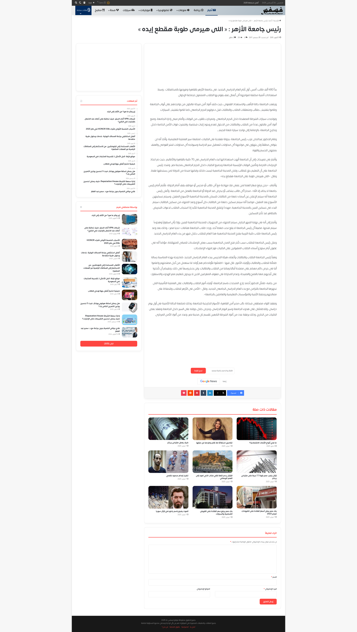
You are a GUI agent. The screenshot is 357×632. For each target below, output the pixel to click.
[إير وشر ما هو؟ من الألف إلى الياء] (129, 219)
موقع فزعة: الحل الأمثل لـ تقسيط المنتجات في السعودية (102, 280)
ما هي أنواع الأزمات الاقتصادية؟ (263, 442)
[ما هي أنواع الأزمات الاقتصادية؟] (257, 428)
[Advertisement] (212, 63)
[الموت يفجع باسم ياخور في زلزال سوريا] (168, 497)
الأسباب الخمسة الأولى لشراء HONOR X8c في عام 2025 (103, 242)
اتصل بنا (192, 627)
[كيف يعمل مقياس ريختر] (168, 428)
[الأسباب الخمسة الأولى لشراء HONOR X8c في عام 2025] (129, 244)
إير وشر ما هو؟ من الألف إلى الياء (106, 215)
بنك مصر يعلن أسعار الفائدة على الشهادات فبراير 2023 (259, 512)
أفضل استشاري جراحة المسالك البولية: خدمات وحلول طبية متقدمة (100, 254)
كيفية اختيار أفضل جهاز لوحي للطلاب (104, 291)
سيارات (127, 10)
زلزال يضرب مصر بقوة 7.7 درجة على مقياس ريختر (259, 477)
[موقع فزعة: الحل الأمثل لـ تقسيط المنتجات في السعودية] (129, 282)
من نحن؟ (165, 627)
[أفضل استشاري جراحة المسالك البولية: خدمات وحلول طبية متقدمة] (129, 256)
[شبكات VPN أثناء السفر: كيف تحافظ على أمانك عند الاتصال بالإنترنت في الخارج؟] (129, 231)
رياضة (197, 10)
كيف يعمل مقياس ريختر (177, 442)
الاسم (274, 577)
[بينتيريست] (197, 393)
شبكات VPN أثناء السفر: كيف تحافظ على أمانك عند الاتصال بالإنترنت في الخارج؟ (102, 229)
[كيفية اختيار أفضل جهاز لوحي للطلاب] (129, 295)
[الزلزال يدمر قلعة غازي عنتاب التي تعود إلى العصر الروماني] (213, 461)
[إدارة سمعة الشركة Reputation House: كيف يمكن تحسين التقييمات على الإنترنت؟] (129, 320)
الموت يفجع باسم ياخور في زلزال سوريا (172, 511)
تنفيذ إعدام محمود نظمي (177, 475)
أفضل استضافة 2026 (251, 2)
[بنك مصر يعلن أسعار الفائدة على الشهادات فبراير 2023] (257, 497)
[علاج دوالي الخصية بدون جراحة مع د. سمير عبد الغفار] (129, 332)
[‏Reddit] (190, 393)
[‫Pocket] (184, 393)
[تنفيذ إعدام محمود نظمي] (168, 461)
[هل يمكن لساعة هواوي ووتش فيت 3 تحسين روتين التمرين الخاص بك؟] (129, 307)
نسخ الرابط (198, 370)
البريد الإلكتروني (270, 588)
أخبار (210, 10)
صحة (113, 10)
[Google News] (208, 381)
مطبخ (98, 10)
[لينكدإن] (210, 393)
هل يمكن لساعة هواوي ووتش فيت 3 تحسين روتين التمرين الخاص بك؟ (100, 305)
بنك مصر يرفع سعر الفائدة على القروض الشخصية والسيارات (216, 513)
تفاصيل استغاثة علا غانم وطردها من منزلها (214, 442)
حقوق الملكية (175, 627)
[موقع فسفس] (272, 11)
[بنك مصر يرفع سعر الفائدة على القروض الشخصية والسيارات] (213, 497)
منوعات (182, 10)
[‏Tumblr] (203, 393)
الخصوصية (185, 627)
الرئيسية (276, 20)
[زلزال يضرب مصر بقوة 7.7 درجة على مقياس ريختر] (257, 461)
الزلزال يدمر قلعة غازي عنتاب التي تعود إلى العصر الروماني (214, 477)
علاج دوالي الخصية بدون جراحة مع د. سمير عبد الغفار (100, 330)
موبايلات (145, 10)
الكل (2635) (108, 343)
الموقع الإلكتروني (203, 588)
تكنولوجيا (164, 10)
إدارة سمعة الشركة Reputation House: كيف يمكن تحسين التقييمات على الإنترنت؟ (101, 317)
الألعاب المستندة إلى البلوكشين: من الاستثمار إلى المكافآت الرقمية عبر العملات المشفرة (101, 268)
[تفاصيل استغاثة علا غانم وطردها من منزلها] (213, 428)
